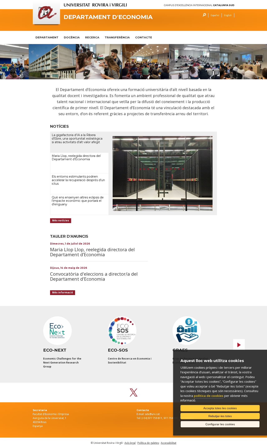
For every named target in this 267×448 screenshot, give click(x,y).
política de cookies (208, 396)
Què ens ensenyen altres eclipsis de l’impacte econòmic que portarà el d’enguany (78, 201)
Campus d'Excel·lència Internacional (199, 5)
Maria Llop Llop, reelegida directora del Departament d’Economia (92, 251)
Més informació (62, 292)
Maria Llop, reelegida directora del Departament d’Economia (76, 157)
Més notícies (60, 220)
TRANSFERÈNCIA (117, 37)
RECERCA (92, 37)
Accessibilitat (168, 443)
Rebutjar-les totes (220, 416)
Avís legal (130, 443)
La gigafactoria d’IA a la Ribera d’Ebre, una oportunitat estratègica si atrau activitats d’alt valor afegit (77, 138)
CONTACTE (143, 37)
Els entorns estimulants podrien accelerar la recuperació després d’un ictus (78, 180)
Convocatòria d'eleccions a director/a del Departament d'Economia (94, 276)
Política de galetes (148, 443)
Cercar (203, 15)
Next (239, 345)
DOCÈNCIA (72, 37)
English (228, 15)
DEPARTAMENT (46, 37)
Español (215, 15)
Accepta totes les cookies (220, 408)
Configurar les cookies (220, 424)
